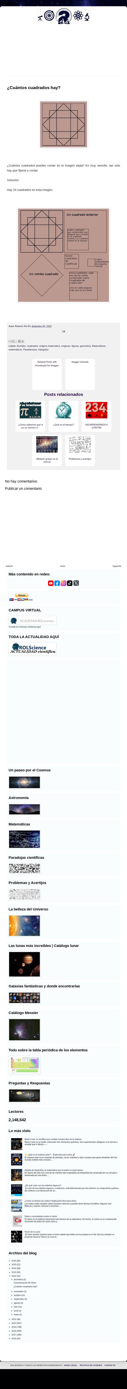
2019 (14, 1327)
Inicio (62, 566)
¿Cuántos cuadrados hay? (25, 1286)
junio (16, 1311)
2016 (14, 1338)
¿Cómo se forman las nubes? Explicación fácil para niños (50, 1201)
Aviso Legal (71, 1365)
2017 (14, 1335)
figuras (75, 346)
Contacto (110, 1365)
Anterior (9, 566)
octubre (17, 1295)
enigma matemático (49, 346)
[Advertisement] (18, 711)
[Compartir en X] (16, 341)
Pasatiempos (30, 349)
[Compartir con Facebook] (19, 341)
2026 (14, 1261)
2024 (14, 1268)
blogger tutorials (80, 362)
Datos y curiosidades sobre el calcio (41, 1216)
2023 (14, 1272)
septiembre (19, 1299)
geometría (85, 346)
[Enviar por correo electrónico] (10, 341)
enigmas (65, 346)
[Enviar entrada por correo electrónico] (63, 331)
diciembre (18, 1279)
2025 (14, 1264)
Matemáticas (99, 346)
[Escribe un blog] (13, 341)
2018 (14, 1331)
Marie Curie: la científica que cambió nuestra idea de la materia (53, 1139)
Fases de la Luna (32, 1232)
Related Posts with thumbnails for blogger (47, 364)
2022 (14, 1276)
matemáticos (15, 349)
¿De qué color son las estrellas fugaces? (43, 1185)
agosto (17, 1303)
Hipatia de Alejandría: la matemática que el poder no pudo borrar (54, 1170)
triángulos (43, 349)
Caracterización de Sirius (25, 1283)
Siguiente (117, 566)
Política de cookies (91, 1365)
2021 (14, 1319)
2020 (14, 1323)
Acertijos (21, 346)
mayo (16, 1314)
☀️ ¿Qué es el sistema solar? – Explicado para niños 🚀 (50, 1155)
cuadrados (32, 346)
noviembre (19, 1291)
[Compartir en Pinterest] (22, 341)
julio (16, 1307)
